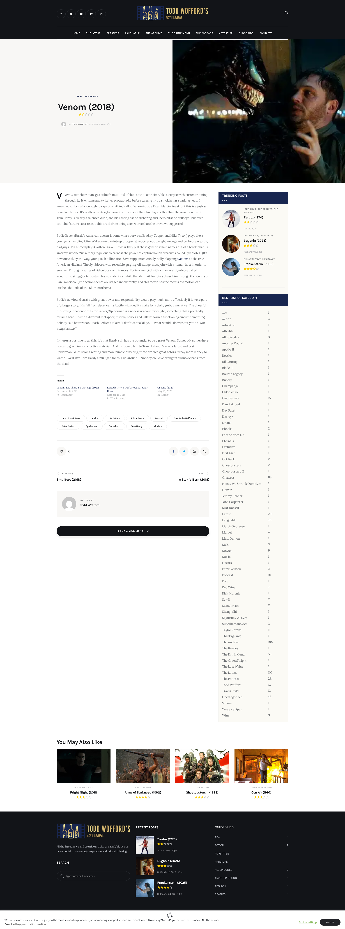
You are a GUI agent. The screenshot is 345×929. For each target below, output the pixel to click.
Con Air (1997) (261, 792)
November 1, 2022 (83, 787)
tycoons (182, 259)
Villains (158, 426)
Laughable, (251, 209)
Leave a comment (130, 531)
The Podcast (267, 235)
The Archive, (266, 209)
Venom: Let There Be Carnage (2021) (78, 387)
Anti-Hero (115, 418)
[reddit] (91, 13)
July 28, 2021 (202, 787)
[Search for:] (93, 876)
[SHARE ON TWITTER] (183, 451)
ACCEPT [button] (330, 922)
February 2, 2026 (253, 275)
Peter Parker (68, 426)
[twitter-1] (71, 13)
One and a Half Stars (185, 418)
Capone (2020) (165, 387)
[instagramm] (101, 13)
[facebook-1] (61, 13)
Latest (78, 96)
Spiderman (92, 426)
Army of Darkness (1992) (143, 792)
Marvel (158, 418)
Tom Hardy (136, 426)
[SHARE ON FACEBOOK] (173, 451)
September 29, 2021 (261, 787)
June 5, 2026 (250, 228)
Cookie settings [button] (308, 922)
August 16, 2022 (143, 787)
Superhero (114, 426)
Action (94, 418)
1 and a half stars (71, 418)
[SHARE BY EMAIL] (194, 451)
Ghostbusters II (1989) (202, 792)
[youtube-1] (81, 13)
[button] (63, 451)
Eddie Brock (137, 418)
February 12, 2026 (253, 252)
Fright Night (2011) (83, 792)
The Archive (90, 96)
